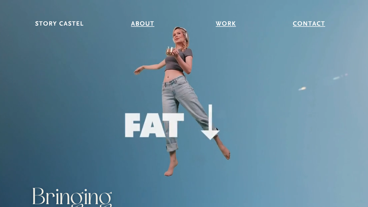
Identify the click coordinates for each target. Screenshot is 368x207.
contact (309, 24)
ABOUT (142, 24)
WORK (226, 24)
